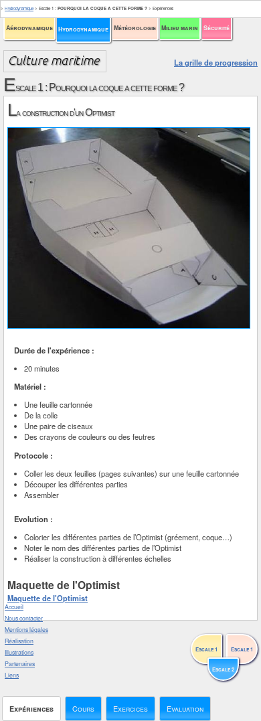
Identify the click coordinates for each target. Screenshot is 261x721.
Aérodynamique (29, 27)
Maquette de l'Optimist (47, 597)
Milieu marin (179, 27)
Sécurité (216, 27)
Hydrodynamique (83, 29)
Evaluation (185, 709)
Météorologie (135, 27)
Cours (83, 709)
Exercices (130, 709)
